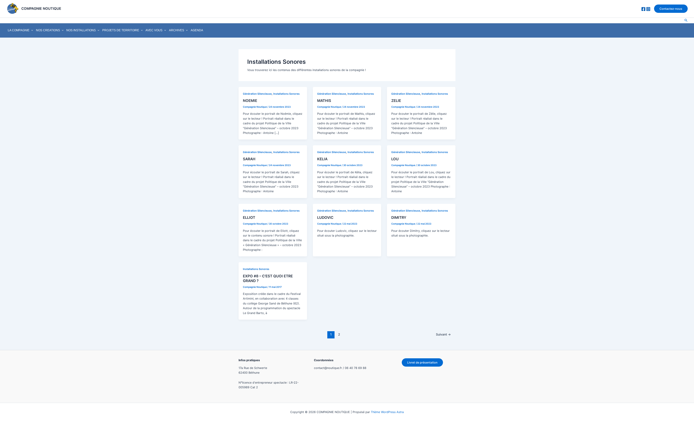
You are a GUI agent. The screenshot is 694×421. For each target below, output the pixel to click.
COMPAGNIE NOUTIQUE (41, 9)
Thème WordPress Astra (387, 412)
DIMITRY (398, 217)
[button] (671, 9)
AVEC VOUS (153, 30)
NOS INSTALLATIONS (81, 30)
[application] (31, 30)
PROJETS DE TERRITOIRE (120, 30)
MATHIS (324, 100)
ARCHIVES (176, 30)
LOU (395, 159)
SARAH (249, 159)
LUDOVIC (325, 217)
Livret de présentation (422, 362)
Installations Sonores (286, 93)
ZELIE (396, 100)
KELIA (322, 159)
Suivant (443, 334)
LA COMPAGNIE (18, 30)
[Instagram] (648, 9)
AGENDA (197, 30)
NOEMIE (250, 100)
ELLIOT (249, 217)
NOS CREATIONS (48, 30)
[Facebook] (643, 9)
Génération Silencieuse (257, 93)
